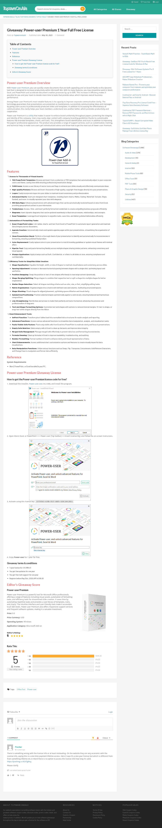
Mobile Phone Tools (132, 173)
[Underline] (25, 728)
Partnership (67, 818)
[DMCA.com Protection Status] (127, 219)
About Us (66, 810)
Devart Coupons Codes (131, 820)
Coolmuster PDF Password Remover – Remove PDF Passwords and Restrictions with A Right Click (138, 112)
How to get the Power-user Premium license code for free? (37, 64)
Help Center (67, 820)
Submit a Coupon (69, 815)
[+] (53, 728)
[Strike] (28, 728)
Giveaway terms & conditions (26, 67)
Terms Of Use (97, 810)
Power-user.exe (35, 384)
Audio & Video (130, 153)
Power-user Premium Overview (24, 49)
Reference (16, 56)
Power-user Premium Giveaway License (27, 60)
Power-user (31, 689)
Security (128, 194)
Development (130, 158)
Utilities (128, 199)
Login (157, 2)
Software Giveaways (130, 147)
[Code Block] (42, 728)
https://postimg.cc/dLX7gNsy (19, 761)
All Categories (100, 9)
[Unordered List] (35, 728)
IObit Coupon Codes (130, 810)
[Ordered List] (32, 728)
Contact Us (67, 813)
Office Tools (129, 179)
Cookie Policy (97, 818)
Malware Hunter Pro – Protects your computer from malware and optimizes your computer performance (139, 87)
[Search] (82, 9)
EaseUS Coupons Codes (131, 813)
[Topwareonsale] (15, 8)
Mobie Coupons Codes (130, 815)
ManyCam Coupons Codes (132, 818)
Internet (128, 168)
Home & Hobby (130, 163)
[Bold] (18, 728)
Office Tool (21, 689)
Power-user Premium (20, 88)
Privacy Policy (98, 813)
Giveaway (130, 9)
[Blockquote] (39, 728)
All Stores (116, 9)
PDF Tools (129, 184)
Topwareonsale (20, 35)
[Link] (46, 728)
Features (15, 52)
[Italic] (21, 728)
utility (31, 116)
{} (49, 728)
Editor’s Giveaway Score (21, 72)
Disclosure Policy (99, 815)
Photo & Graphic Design (134, 189)
